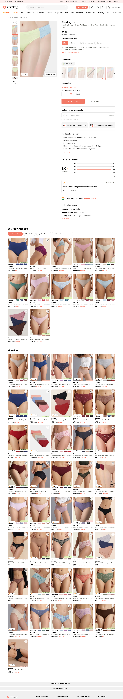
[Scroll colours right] (113, 73)
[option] (15, 30)
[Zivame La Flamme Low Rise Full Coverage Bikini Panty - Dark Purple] (40, 251)
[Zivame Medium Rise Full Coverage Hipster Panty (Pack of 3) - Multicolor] (83, 545)
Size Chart (76, 94)
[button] (65, 7)
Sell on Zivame (102, 1)
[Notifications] (92, 7)
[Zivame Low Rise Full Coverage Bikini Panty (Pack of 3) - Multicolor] (83, 251)
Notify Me (74, 101)
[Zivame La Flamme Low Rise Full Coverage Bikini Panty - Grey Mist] (61, 251)
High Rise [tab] (73, 43)
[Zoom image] (38, 49)
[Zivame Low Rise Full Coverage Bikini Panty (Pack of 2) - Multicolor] (61, 287)
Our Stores (92, 1)
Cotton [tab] (99, 43)
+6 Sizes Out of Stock (69, 87)
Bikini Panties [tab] (29, 234)
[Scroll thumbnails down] (15, 81)
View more (66, 152)
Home (9, 17)
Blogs (61, 1)
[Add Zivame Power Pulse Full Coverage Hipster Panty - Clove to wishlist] (25, 570)
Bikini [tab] (64, 43)
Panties (16, 17)
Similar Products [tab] (15, 234)
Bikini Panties (23, 17)
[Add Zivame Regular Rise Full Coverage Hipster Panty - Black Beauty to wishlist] (25, 534)
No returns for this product (104, 125)
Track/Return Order (71, 1)
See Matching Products (70, 52)
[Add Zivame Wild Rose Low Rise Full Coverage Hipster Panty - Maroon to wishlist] (113, 427)
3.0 (24, 74)
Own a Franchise (113, 1)
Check (111, 115)
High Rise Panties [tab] (43, 234)
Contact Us (83, 1)
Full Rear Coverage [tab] (86, 43)
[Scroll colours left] (64, 73)
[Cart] (103, 7)
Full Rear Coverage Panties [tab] (62, 234)
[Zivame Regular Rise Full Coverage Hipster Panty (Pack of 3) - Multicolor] (61, 367)
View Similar (51, 74)
